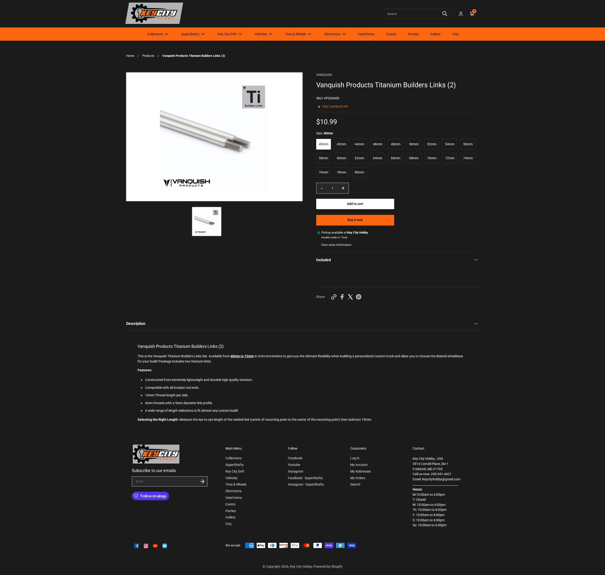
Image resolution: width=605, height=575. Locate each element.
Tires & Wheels (295, 34)
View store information (336, 245)
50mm (414, 144)
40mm (323, 144)
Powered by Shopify (327, 567)
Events (391, 34)
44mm (359, 144)
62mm (359, 158)
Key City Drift (227, 34)
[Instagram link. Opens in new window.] (146, 546)
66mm (395, 158)
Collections (155, 34)
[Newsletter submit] (202, 481)
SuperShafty (190, 34)
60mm (341, 158)
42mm (341, 144)
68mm (414, 158)
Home (130, 56)
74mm (468, 158)
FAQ (456, 34)
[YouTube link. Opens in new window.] (155, 546)
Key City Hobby (301, 567)
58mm (323, 158)
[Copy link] (334, 297)
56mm (468, 144)
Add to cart (355, 204)
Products (148, 56)
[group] (206, 221)
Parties (413, 34)
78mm (341, 172)
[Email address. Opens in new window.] (164, 546)
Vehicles (261, 34)
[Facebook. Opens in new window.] (342, 297)
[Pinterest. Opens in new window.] (359, 297)
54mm (449, 144)
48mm (395, 144)
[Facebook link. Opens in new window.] (136, 546)
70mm (431, 158)
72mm (449, 158)
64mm (377, 158)
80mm (359, 172)
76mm (323, 172)
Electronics (332, 34)
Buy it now (355, 220)
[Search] (445, 14)
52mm (431, 144)
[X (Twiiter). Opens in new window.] (350, 297)
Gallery (435, 34)
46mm (377, 144)
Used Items (366, 34)
